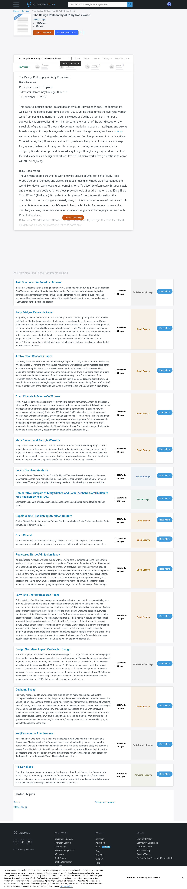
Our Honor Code (144, 846)
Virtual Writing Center (64, 850)
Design (16, 802)
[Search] (130, 4)
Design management (104, 802)
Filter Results (121, 58)
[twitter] (23, 843)
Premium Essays (62, 843)
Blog (98, 851)
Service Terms (143, 854)
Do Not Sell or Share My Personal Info (143, 877)
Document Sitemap (63, 839)
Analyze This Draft (66, 32)
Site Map (100, 855)
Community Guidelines (147, 843)
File (76, 58)
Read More (164, 291)
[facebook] (16, 843)
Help (98, 863)
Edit (85, 58)
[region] (93, 877)
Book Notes (60, 858)
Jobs (98, 846)
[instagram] (30, 843)
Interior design (20, 807)
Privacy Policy (143, 850)
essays (25, 11)
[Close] (183, 877)
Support (99, 859)
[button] (16, 5)
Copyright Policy (144, 839)
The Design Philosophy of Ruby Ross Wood (61, 15)
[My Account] (170, 4)
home (16, 11)
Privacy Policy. (66, 886)
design (119, 131)
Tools (94, 58)
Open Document (43, 32)
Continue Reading (73, 217)
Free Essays (60, 846)
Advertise (100, 843)
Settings (106, 58)
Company (100, 839)
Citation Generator (63, 862)
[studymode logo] (45, 4)
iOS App (58, 866)
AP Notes (59, 854)
